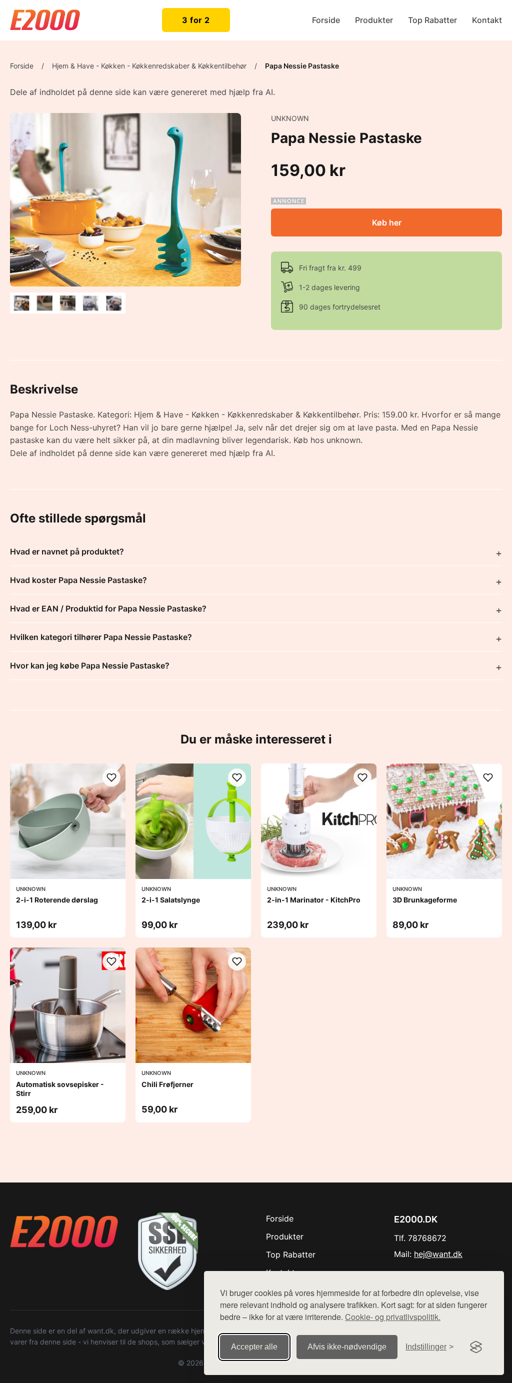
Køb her (387, 223)
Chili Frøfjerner (168, 1084)
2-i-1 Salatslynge (171, 900)
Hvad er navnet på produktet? (67, 551)
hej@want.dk (438, 1254)
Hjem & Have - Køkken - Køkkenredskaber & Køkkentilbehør (149, 66)
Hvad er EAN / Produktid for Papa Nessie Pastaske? (108, 609)
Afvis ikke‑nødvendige (347, 1346)
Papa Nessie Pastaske (302, 66)
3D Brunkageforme (424, 900)
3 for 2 (196, 20)
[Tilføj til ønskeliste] (111, 777)
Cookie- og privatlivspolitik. (392, 1316)
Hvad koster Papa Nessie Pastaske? (78, 580)
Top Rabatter (432, 20)
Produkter (374, 20)
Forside (326, 20)
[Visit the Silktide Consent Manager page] (476, 1347)
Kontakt (487, 20)
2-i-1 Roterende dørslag (57, 900)
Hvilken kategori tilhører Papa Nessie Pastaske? (101, 637)
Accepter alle (254, 1346)
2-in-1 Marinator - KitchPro (313, 900)
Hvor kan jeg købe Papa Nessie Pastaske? (90, 665)
